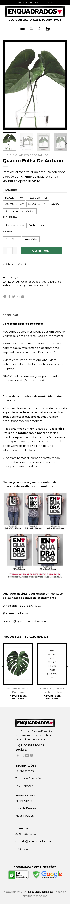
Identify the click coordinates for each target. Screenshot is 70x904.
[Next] (61, 85)
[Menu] (22, 28)
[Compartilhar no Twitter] (13, 296)
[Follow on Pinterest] (31, 755)
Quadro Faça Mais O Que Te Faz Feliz (52, 690)
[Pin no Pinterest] (22, 296)
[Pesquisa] (31, 28)
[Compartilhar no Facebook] (9, 296)
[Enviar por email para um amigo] (18, 296)
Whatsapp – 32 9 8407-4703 (22, 605)
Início (7, 155)
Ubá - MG (21, 848)
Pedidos (22, 2)
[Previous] (8, 85)
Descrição (10, 315)
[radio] (14, 197)
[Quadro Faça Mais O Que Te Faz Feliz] (52, 664)
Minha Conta (23, 800)
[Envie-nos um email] (27, 755)
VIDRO (7, 231)
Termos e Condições (28, 778)
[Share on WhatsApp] (4, 296)
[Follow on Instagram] (22, 755)
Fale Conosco (24, 786)
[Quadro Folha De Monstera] (18, 664)
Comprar (41, 251)
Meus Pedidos (24, 815)
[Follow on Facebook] (17, 755)
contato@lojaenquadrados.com (24, 621)
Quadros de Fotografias (36, 285)
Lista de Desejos (25, 808)
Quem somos (24, 771)
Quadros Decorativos (31, 155)
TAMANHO (10, 190)
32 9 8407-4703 (25, 833)
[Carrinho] (48, 28)
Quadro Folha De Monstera (18, 690)
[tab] (35, 315)
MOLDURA (10, 217)
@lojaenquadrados (15, 613)
